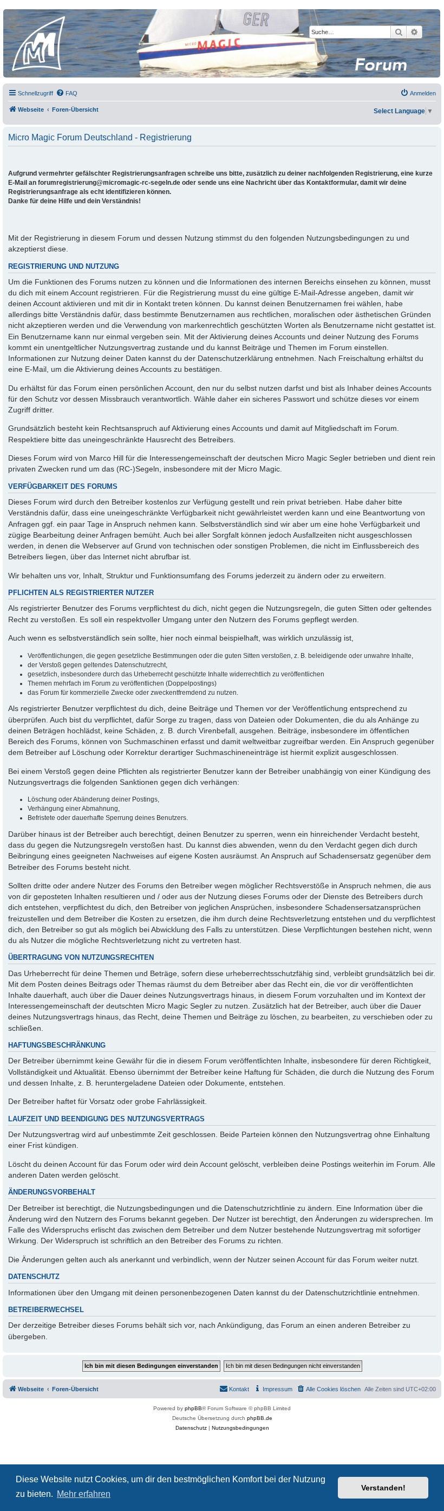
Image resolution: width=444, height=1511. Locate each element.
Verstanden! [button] (383, 1487)
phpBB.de (259, 1418)
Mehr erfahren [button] (83, 1494)
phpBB (193, 1408)
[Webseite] (221, 43)
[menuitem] (66, 93)
